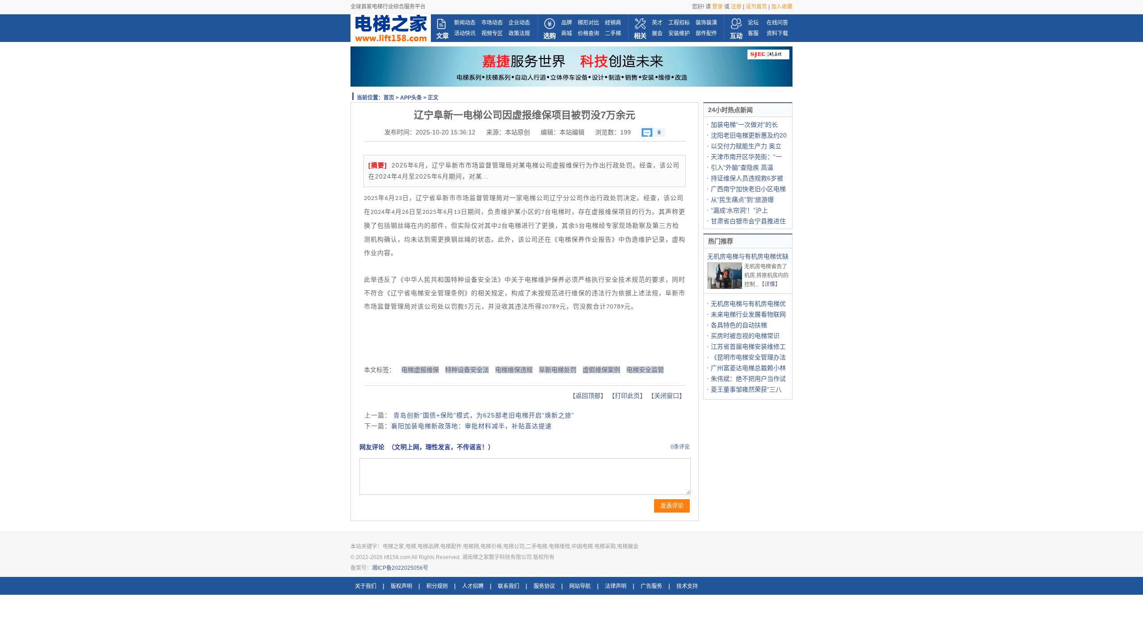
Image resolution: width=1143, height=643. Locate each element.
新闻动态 (465, 23)
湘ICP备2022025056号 (400, 568)
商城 (566, 33)
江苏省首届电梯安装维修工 (748, 346)
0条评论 (680, 447)
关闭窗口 (666, 395)
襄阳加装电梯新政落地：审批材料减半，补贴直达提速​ (471, 426)
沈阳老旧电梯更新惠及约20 (749, 135)
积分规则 (437, 586)
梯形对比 (588, 23)
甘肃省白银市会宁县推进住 (748, 221)
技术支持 (687, 586)
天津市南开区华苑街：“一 (746, 156)
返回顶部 (588, 395)
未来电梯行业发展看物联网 (748, 314)
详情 (769, 284)
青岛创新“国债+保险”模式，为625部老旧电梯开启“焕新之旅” (482, 415)
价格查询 (588, 33)
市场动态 (492, 23)
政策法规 (519, 33)
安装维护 (679, 33)
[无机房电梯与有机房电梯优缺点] (725, 288)
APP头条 (411, 98)
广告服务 (651, 586)
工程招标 (679, 23)
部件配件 (706, 33)
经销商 (613, 23)
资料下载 (777, 33)
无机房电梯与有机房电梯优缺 (747, 256)
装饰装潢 (706, 23)
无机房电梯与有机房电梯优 (748, 303)
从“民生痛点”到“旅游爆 (742, 199)
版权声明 (401, 586)
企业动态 (519, 23)
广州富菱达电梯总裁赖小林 (748, 368)
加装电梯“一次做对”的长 (744, 124)
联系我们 (508, 586)
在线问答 (777, 23)
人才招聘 (473, 586)
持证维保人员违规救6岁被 (747, 178)
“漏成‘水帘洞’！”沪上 (739, 210)
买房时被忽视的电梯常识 (745, 335)
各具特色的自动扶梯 (739, 325)
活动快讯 (465, 33)
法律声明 (615, 586)
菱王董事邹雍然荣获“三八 (746, 389)
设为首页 (756, 7)
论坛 (753, 23)
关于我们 (365, 586)
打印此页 (627, 395)
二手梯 (613, 33)
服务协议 (544, 586)
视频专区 (492, 33)
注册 (736, 7)
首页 (389, 98)
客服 (753, 33)
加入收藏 (782, 7)
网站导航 (580, 586)
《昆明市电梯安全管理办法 (748, 357)
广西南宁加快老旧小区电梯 (748, 188)
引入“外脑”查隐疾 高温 (742, 167)
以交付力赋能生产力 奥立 (746, 146)
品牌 (566, 23)
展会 (657, 33)
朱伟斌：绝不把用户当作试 (748, 378)
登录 (717, 7)
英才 (657, 23)
